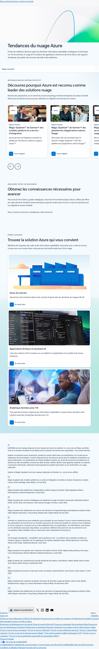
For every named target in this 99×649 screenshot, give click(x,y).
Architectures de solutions (82, 618)
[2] (9, 476)
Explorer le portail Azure (23, 610)
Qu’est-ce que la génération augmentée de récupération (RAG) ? (34, 636)
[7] (9, 534)
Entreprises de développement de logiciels (16, 624)
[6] (9, 517)
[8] (9, 547)
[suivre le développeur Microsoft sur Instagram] (42, 610)
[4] (9, 497)
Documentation (78, 624)
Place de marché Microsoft (43, 624)
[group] (69, 131)
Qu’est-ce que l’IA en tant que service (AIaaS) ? (26, 633)
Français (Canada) (7, 639)
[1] (9, 445)
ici (69, 530)
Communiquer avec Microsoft (50, 644)
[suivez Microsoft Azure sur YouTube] (51, 610)
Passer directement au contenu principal (16, 1)
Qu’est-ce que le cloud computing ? (14, 630)
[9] (9, 557)
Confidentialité (67, 644)
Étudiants (21, 627)
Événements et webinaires (35, 627)
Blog (86, 624)
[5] (9, 507)
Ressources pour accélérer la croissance (56, 618)
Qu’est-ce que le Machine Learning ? (65, 630)
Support (95, 618)
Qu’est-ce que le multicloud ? (39, 630)
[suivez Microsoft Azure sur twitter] (37, 610)
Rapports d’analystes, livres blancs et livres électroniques (68, 627)
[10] (9, 567)
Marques (21, 647)
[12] (9, 588)
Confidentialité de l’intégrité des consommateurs (19, 644)
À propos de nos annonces (36, 647)
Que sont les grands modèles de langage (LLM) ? (64, 633)
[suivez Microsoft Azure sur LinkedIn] (47, 610)
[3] (9, 487)
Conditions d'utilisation (9, 647)
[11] (9, 577)
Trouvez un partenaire (62, 624)
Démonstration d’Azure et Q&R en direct (16, 621)
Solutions (36, 618)
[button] (49, 69)
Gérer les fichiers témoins (84, 644)
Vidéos (93, 627)
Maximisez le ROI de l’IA (23, 618)
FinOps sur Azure (6, 618)
